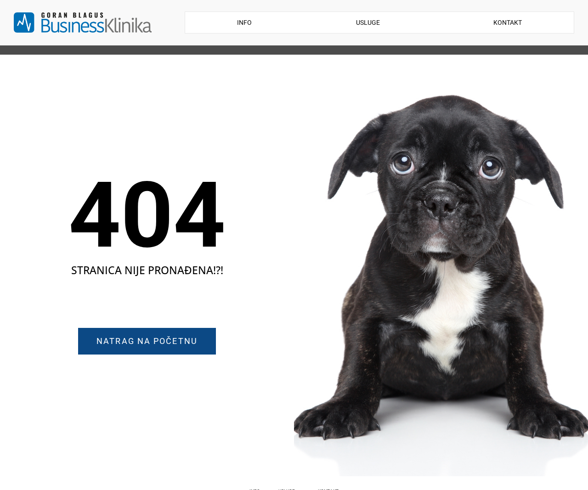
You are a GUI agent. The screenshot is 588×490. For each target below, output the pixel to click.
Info (244, 22)
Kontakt (507, 22)
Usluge (368, 22)
